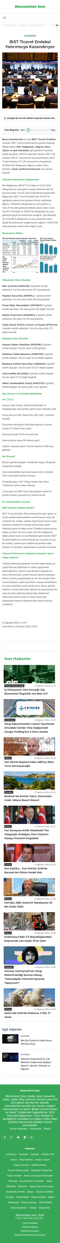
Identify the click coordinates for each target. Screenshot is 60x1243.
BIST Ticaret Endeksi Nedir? (18, 507)
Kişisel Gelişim (38, 1197)
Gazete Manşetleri (18, 1129)
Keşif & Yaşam (42, 1159)
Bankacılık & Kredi (15, 1192)
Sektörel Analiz (38, 1165)
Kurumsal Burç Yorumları (31, 1181)
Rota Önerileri (26, 1159)
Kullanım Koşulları (30, 1231)
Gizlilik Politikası (30, 1227)
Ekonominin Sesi (30, 7)
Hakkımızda (35, 1129)
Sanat (49, 1181)
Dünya (30, 1192)
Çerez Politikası (30, 1223)
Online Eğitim (45, 1202)
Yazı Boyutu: (11, 130)
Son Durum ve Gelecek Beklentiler (22, 393)
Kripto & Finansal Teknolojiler (38, 1175)
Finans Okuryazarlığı (18, 1170)
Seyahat (10, 1197)
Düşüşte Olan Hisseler (15, 338)
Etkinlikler (11, 1186)
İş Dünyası (11, 1154)
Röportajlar (13, 1202)
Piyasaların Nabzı (12, 233)
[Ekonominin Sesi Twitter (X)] (11, 1137)
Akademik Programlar (41, 1170)
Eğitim (51, 1197)
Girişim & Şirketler (45, 1192)
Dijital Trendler (14, 1175)
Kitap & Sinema (21, 1165)
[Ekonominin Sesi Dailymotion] (24, 1137)
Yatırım (13, 1159)
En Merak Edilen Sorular (16, 502)
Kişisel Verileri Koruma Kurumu (30, 1235)
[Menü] (4, 17)
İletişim (47, 1129)
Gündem (34, 1154)
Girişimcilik (44, 1208)
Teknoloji (12, 1181)
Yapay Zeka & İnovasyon (41, 1186)
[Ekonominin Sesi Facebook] (4, 1137)
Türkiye (33, 1208)
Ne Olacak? (8, 456)
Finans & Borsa (29, 1202)
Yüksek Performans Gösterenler (20, 179)
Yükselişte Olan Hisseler (16, 280)
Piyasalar (23, 1154)
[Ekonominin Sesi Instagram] (31, 1137)
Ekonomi (25, 1036)
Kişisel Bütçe (22, 1197)
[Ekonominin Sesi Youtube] (18, 1137)
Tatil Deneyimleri (18, 1208)
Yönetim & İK (47, 1154)
